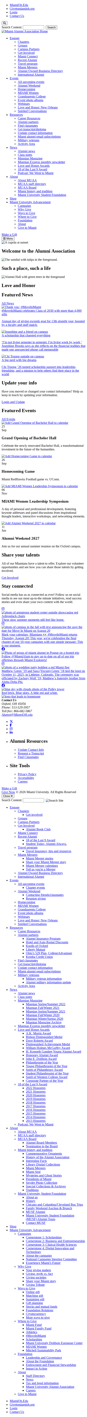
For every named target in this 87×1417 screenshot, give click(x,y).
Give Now (8, 792)
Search (51, 27)
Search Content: (12, 27)
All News (8, 303)
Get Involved (10, 577)
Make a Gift (9, 788)
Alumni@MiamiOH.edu (17, 714)
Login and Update (13, 402)
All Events (8, 419)
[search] (4, 23)
